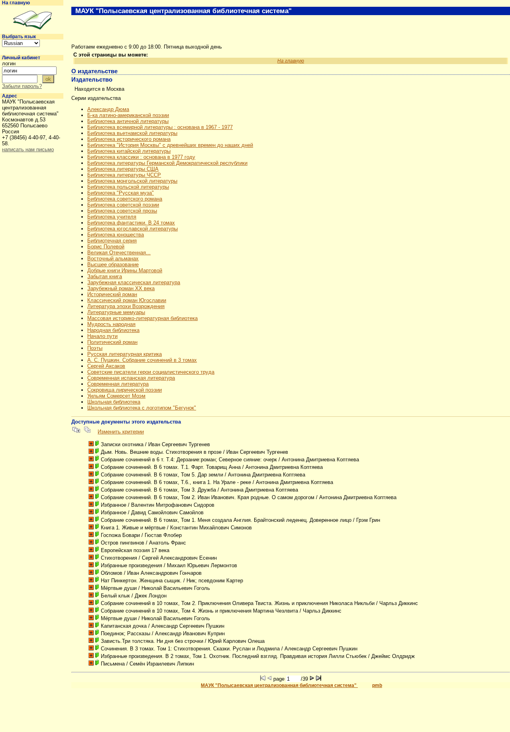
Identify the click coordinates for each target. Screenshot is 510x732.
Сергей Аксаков (106, 366)
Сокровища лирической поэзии (124, 390)
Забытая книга (104, 276)
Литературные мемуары (116, 312)
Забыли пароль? (22, 86)
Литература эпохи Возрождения (126, 306)
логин (9, 63)
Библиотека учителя (111, 217)
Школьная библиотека (113, 402)
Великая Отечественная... (119, 253)
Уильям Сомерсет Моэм (116, 396)
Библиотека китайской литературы (129, 151)
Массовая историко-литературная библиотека (142, 318)
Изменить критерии (121, 432)
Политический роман (112, 342)
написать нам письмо (28, 149)
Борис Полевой (105, 247)
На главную (16, 3)
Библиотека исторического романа (129, 139)
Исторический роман (112, 294)
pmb (377, 685)
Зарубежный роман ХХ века (121, 288)
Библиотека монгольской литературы (132, 181)
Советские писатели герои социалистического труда (150, 372)
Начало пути (102, 336)
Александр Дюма (108, 109)
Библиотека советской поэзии (123, 205)
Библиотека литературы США (123, 169)
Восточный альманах (113, 259)
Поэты (94, 348)
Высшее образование (113, 264)
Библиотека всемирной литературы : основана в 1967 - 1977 (160, 127)
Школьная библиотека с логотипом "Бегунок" (141, 408)
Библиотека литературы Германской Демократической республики (167, 163)
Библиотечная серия (112, 241)
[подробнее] (91, 443)
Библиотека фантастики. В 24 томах (131, 223)
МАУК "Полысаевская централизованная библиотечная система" (279, 685)
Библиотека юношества (115, 235)
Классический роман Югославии (126, 300)
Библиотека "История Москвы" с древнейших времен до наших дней (170, 145)
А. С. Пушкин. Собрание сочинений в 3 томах (142, 360)
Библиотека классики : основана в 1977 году (141, 157)
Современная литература (118, 384)
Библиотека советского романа (124, 199)
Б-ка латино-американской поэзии (128, 115)
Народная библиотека (113, 330)
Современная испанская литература (131, 378)
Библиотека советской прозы (122, 211)
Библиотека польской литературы (128, 187)
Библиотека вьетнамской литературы (132, 133)
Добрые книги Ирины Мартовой (124, 270)
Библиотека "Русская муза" (120, 193)
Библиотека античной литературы (128, 121)
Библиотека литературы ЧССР (124, 175)
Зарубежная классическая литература (133, 282)
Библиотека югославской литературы (132, 229)
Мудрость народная (111, 324)
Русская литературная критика (124, 354)
